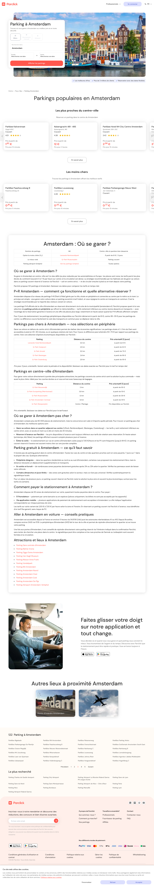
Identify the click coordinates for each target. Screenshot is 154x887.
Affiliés (105, 822)
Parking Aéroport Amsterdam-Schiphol (32, 585)
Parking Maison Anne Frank (27, 559)
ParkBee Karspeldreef (51, 757)
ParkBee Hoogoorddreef (86, 761)
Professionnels (109, 815)
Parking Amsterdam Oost (26, 574)
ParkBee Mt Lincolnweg (16, 753)
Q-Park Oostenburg (39, 359)
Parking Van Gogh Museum (27, 556)
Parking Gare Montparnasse (53, 784)
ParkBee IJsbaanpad (15, 761)
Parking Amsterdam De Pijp (27, 581)
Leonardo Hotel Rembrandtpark (39, 343)
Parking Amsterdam (31, 91)
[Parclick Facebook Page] (139, 803)
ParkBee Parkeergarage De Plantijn (21, 744)
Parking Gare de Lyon (120, 777)
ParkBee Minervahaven (51, 753)
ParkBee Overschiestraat (87, 744)
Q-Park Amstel (39, 351)
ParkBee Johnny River (86, 757)
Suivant (90, 767)
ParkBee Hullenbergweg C (52, 761)
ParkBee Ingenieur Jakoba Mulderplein (126, 757)
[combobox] (38, 48)
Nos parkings (84, 822)
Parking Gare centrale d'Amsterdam (31, 545)
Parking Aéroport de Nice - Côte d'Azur (92, 784)
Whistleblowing (139, 854)
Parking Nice (12, 788)
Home (10, 91)
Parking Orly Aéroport (51, 777)
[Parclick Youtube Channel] (144, 803)
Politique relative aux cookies (51, 877)
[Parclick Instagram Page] (130, 803)
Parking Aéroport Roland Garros (20, 792)
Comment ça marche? (88, 818)
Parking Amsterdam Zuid (26, 577)
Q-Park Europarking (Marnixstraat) (39, 391)
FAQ (128, 818)
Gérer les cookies (99, 856)
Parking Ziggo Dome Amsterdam (29, 552)
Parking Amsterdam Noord (27, 570)
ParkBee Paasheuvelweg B (52, 744)
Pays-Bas (18, 91)
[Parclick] (10, 4)
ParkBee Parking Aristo (121, 740)
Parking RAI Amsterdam (26, 567)
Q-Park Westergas (39, 355)
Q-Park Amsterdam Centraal (39, 400)
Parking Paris (117, 784)
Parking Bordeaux (49, 788)
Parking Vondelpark (24, 563)
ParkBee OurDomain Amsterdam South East (129, 744)
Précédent (64, 767)
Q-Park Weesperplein (40, 404)
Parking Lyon (117, 788)
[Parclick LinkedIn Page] (135, 803)
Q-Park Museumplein (69, 260)
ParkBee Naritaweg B (120, 748)
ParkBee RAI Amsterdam (52, 740)
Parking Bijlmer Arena (25, 549)
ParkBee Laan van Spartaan (18, 757)
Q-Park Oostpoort (39, 347)
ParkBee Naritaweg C (85, 748)
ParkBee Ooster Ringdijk (17, 748)
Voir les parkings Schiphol (69, 264)
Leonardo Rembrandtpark (69, 255)
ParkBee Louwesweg (85, 753)
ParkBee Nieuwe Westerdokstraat (55, 748)
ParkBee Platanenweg (86, 740)
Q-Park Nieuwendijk (39, 387)
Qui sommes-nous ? (87, 815)
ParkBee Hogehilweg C (121, 761)
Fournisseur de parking (112, 818)
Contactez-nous (133, 815)
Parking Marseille (84, 788)
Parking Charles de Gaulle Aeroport (21, 777)
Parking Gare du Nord (16, 784)
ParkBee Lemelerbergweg (122, 753)
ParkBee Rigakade (15, 740)
